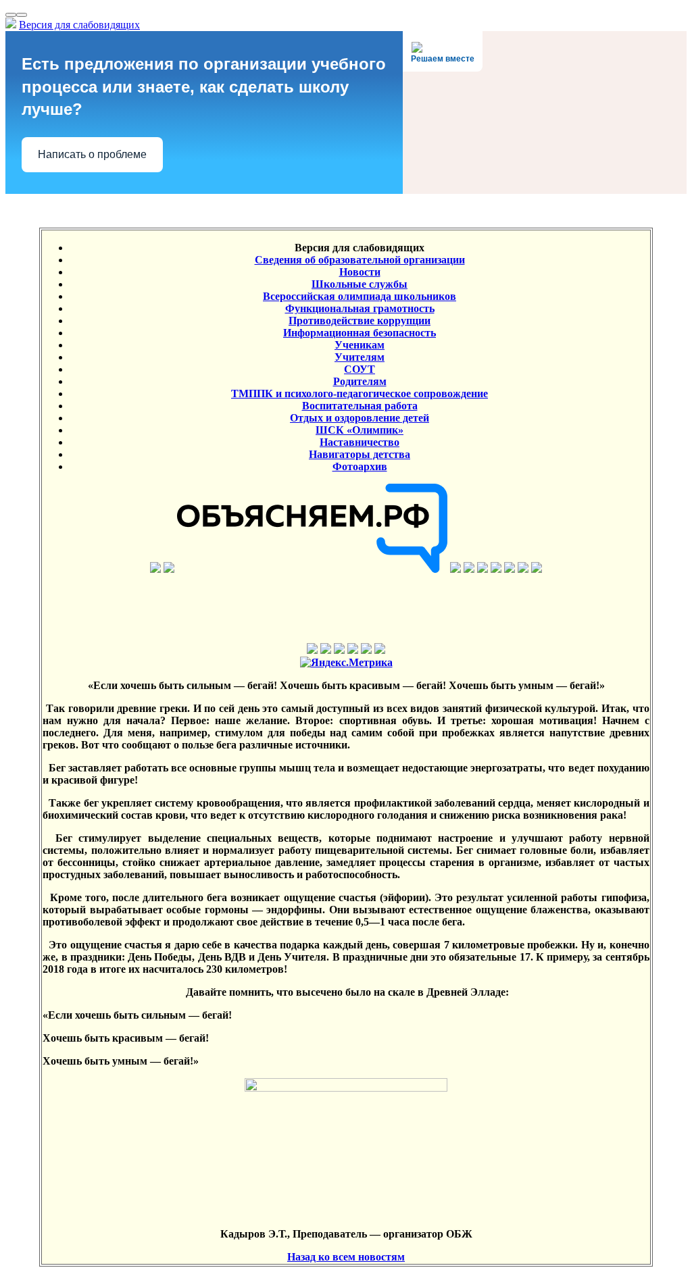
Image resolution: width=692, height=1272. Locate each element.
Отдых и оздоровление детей (359, 418)
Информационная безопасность (359, 332)
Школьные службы (359, 284)
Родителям (360, 381)
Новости (359, 272)
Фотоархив (359, 466)
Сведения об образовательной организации (360, 259)
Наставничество (359, 442)
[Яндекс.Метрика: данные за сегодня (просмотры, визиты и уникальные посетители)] (346, 663)
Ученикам (360, 345)
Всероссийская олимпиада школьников (359, 296)
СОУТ (359, 369)
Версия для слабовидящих (79, 24)
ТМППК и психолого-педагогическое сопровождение (359, 393)
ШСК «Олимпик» (359, 430)
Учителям (360, 357)
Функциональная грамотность (360, 308)
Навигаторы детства (359, 454)
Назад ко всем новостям (346, 1257)
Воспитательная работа (360, 405)
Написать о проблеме (92, 154)
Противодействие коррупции (359, 320)
